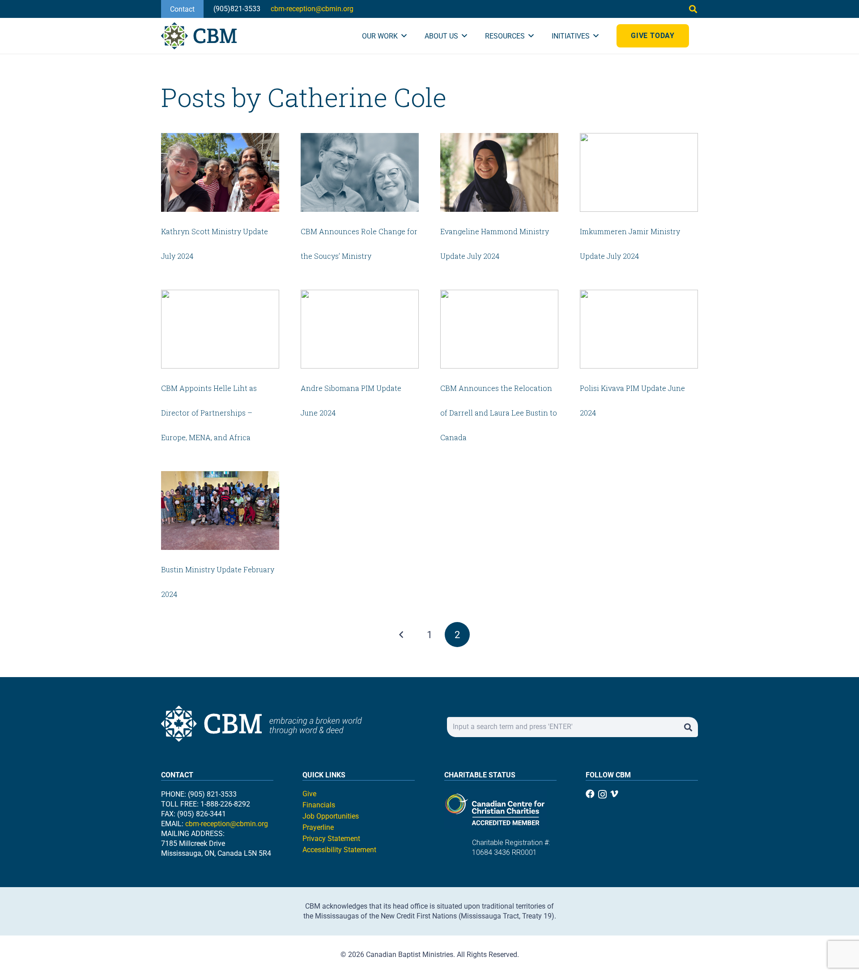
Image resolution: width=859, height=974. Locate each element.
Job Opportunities (330, 816)
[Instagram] (602, 794)
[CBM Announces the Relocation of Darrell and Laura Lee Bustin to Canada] (499, 329)
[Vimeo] (614, 793)
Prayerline (318, 827)
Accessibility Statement (339, 849)
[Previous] (401, 634)
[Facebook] (590, 793)
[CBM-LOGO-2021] (199, 35)
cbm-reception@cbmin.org (226, 824)
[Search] (688, 727)
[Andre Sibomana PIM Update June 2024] (360, 329)
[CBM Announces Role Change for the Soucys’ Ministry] (360, 172)
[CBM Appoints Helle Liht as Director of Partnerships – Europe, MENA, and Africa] (220, 329)
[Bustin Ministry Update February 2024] (220, 510)
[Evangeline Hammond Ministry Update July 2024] (499, 172)
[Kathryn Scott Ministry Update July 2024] (220, 172)
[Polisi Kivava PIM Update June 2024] (639, 329)
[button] (693, 9)
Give (309, 793)
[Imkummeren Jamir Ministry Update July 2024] (639, 172)
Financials (318, 805)
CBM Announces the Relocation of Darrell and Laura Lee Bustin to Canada (498, 412)
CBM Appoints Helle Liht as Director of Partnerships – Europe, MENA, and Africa (209, 412)
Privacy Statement (331, 838)
